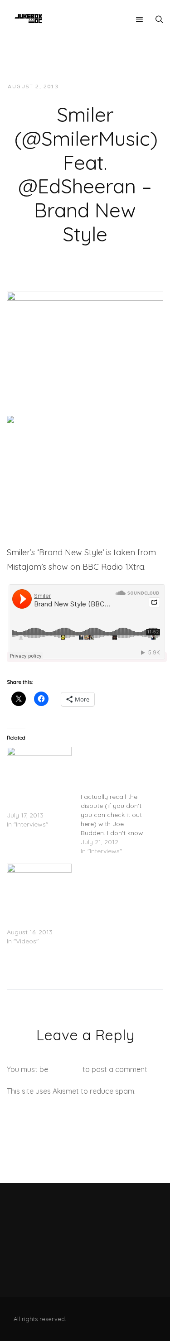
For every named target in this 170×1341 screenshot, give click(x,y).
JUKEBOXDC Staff (97, 87)
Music (145, 87)
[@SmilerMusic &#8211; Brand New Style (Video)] (39, 882)
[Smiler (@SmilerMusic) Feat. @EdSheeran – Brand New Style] (85, 334)
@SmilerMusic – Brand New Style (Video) (31, 914)
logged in (65, 1069)
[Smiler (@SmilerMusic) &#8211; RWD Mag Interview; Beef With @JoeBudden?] (118, 801)
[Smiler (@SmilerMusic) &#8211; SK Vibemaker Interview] (39, 765)
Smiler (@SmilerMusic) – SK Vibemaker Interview (37, 797)
